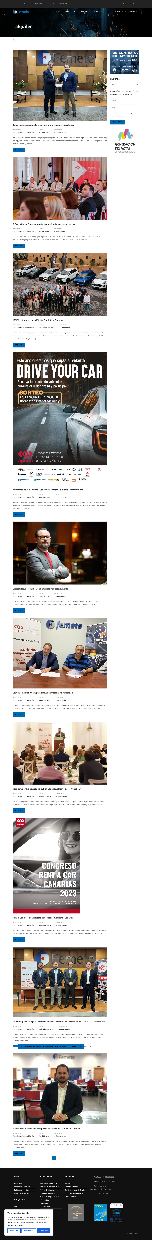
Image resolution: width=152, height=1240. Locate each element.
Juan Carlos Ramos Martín (23, 132)
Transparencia (120, 12)
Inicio (58, 12)
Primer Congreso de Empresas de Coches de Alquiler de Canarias (43, 917)
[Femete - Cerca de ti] (21, 11)
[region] (28, 1222)
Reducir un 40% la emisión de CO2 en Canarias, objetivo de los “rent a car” (47, 788)
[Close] (51, 1211)
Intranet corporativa (129, 4)
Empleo (107, 12)
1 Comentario (64, 327)
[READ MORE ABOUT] (15, 1046)
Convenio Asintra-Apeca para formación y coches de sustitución (43, 692)
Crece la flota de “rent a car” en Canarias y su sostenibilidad (40, 588)
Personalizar (14, 1231)
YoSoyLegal (134, 12)
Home (14, 40)
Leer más (20, 149)
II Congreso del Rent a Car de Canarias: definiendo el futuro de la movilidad (48, 489)
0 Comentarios (60, 132)
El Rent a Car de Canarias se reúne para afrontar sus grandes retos (44, 224)
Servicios (83, 12)
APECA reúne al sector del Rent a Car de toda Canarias (38, 320)
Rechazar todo (28, 1231)
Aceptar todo (44, 1231)
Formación (95, 12)
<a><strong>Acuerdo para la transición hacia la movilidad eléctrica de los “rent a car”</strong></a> (59, 1021)
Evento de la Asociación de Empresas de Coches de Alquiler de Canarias (46, 1128)
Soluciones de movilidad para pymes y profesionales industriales (43, 125)
